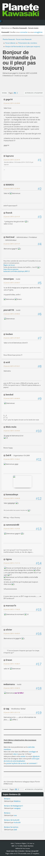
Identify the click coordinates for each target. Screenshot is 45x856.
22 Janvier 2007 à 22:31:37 (12, 216)
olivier (9, 629)
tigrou (9, 559)
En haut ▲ (31, 843)
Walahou (17, 801)
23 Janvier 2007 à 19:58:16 (12, 688)
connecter (24, 32)
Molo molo (11, 427)
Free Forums (26, 848)
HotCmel (10, 237)
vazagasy (17, 808)
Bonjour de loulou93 (11, 820)
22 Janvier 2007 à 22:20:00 (12, 103)
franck (9, 212)
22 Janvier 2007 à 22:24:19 (12, 160)
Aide (12, 843)
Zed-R (8, 455)
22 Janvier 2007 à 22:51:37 (12, 244)
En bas (4, 93)
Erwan (9, 660)
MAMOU (10, 184)
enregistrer (38, 32)
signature (36, 756)
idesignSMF (35, 851)
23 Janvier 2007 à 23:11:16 (12, 712)
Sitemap (28, 851)
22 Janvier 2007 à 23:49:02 (12, 314)
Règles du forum (9, 265)
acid (8, 362)
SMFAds (17, 848)
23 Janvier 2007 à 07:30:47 (12, 338)
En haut (5, 789)
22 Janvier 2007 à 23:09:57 (12, 283)
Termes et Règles (20, 843)
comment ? (33, 763)
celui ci (15, 754)
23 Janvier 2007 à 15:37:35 (12, 529)
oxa (15, 815)
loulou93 (17, 822)
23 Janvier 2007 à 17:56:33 (12, 609)
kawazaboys (12, 494)
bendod (9, 394)
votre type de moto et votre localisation (21, 759)
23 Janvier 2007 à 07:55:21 (12, 366)
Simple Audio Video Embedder (15, 851)
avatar (23, 756)
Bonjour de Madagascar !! (13, 806)
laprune (10, 156)
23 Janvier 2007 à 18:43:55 (12, 633)
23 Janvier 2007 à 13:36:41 (12, 459)
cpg (7, 708)
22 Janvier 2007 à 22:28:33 (12, 188)
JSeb (15, 829)
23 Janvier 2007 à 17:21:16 (12, 563)
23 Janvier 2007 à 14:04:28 (12, 498)
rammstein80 (12, 524)
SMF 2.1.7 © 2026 (17, 846)
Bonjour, (7, 813)
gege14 (9, 99)
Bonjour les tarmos (11, 827)
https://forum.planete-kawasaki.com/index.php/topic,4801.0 (17, 270)
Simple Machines (28, 846)
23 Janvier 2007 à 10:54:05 (12, 431)
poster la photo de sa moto (16, 763)
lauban (9, 334)
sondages (32, 751)
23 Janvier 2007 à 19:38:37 (12, 664)
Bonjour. (7, 799)
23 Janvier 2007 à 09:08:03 (12, 398)
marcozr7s (11, 605)
